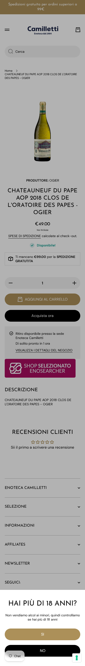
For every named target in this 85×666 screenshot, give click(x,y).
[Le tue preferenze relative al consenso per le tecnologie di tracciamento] (76, 657)
